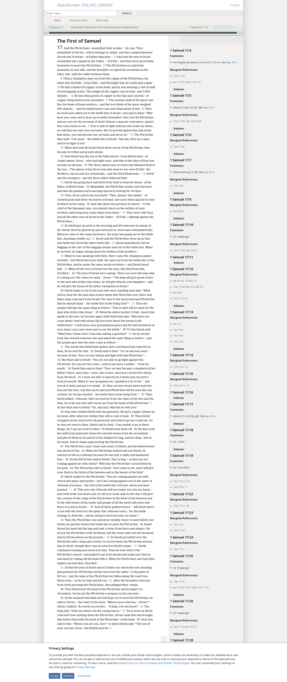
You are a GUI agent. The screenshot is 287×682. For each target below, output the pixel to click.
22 (113, 243)
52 (62, 567)
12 (62, 156)
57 (124, 611)
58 (138, 619)
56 (142, 606)
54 (62, 589)
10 (131, 134)
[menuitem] (239, 13)
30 (130, 334)
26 (62, 290)
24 (66, 269)
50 (108, 537)
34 (69, 368)
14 (144, 173)
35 (79, 377)
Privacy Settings (85, 667)
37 (143, 394)
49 (142, 524)
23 (62, 256)
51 (136, 546)
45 (62, 476)
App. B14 (231, 62)
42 (83, 450)
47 (92, 507)
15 (62, 182)
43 (67, 459)
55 (62, 598)
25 (73, 273)
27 (133, 303)
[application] (143, 32)
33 (59, 360)
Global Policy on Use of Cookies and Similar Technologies (154, 663)
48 (62, 520)
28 (97, 312)
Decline (68, 676)
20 (62, 225)
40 (135, 429)
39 (132, 416)
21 (93, 238)
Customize (84, 676)
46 (75, 489)
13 (86, 165)
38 (62, 411)
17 (62, 195)
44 (71, 468)
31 (62, 347)
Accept (54, 676)
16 (88, 186)
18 (88, 204)
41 (62, 446)
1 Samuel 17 (55, 27)
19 (124, 212)
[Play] (46, 32)
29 (124, 329)
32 (92, 351)
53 (110, 580)
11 (62, 147)
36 (104, 386)
